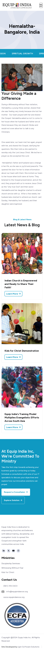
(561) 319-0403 (10, 586)
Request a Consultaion (14, 492)
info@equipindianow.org (17, 592)
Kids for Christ (7, 572)
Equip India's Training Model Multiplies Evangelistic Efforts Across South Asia (22, 417)
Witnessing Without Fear (12, 568)
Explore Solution (12, 500)
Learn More (12, 293)
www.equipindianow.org (13, 597)
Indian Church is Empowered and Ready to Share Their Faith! (21, 284)
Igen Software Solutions (28, 647)
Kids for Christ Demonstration (22, 350)
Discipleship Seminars (10, 563)
